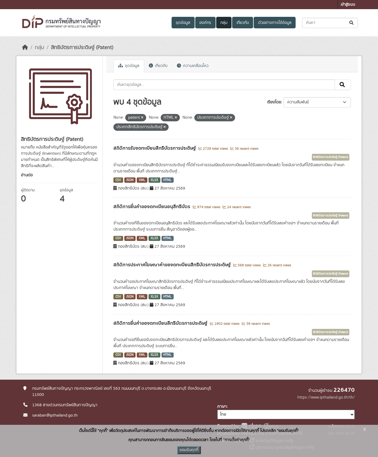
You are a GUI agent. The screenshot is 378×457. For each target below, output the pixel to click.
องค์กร (205, 23)
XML (142, 180)
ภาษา (222, 406)
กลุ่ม (223, 23)
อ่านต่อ (27, 175)
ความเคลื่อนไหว (195, 66)
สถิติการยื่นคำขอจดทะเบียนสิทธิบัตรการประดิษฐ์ (160, 323)
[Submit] (352, 23)
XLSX (154, 180)
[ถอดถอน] (142, 117)
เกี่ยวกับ (243, 23)
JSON (129, 180)
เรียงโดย (274, 102)
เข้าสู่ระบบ (348, 4)
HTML (167, 180)
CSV (118, 180)
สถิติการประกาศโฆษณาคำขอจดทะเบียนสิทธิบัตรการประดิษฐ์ (172, 265)
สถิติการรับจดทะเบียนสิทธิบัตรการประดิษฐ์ (155, 148)
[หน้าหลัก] (25, 47)
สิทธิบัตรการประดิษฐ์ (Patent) (82, 47)
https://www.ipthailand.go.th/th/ (326, 397)
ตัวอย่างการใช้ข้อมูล (274, 23)
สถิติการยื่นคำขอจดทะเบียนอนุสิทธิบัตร (152, 206)
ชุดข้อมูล (183, 23)
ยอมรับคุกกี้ (189, 450)
